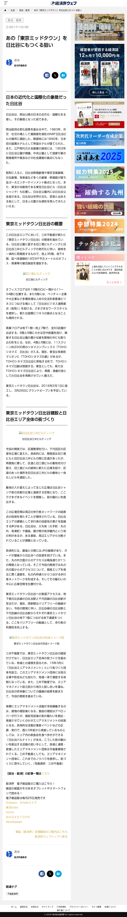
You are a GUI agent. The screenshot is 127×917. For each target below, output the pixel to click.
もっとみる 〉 (114, 282)
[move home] (5, 10)
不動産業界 (13, 894)
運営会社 (24, 907)
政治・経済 (14, 20)
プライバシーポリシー (78, 907)
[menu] (6, 3)
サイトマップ (47, 907)
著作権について (63, 910)
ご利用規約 (61, 907)
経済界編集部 (20, 66)
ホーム (14, 907)
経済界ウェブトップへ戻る (51, 836)
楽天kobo (12, 807)
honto (10, 812)
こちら (46, 773)
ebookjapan (14, 822)
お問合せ (35, 907)
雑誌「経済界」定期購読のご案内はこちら (42, 831)
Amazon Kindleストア (21, 802)
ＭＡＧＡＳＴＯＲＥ (18, 817)
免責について (110, 907)
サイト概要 (96, 907)
